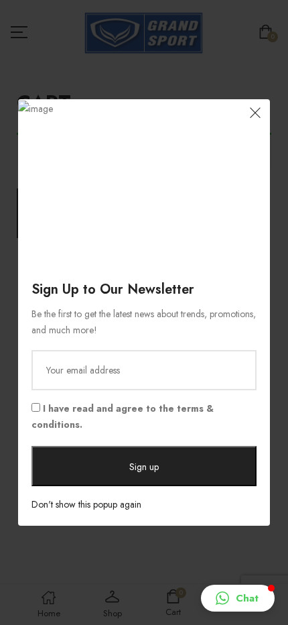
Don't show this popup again (86, 504)
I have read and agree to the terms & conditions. (122, 416)
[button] (238, 598)
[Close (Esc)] (255, 114)
